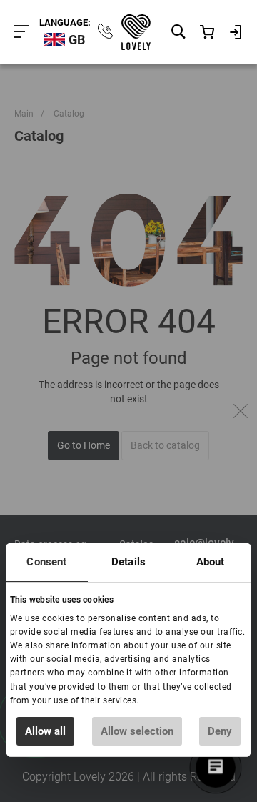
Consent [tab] (46, 561)
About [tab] (210, 561)
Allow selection (137, 731)
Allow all (45, 731)
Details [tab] (128, 561)
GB (77, 39)
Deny (220, 731)
